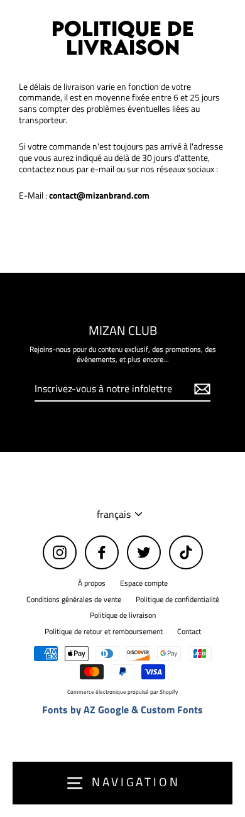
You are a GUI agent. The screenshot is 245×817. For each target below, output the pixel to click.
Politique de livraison (123, 615)
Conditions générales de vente (73, 599)
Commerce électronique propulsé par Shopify (122, 692)
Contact (189, 631)
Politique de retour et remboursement (104, 631)
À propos (92, 583)
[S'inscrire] (200, 389)
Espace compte (144, 583)
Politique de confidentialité (177, 599)
